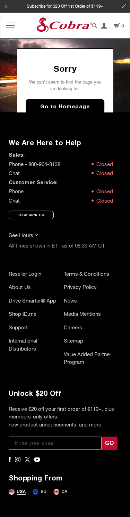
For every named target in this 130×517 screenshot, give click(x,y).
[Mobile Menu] (10, 25)
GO (109, 443)
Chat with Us (31, 215)
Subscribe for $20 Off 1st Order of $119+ (65, 6)
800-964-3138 (44, 164)
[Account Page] (104, 26)
